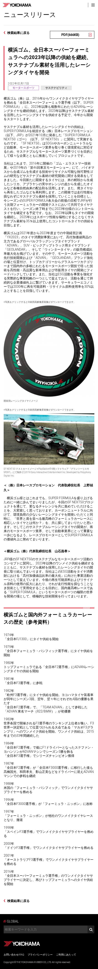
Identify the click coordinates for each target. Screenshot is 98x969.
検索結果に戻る (18, 33)
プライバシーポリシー (40, 954)
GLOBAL (13, 921)
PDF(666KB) (70, 35)
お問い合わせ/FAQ (14, 954)
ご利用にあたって (66, 954)
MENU (93, 5)
